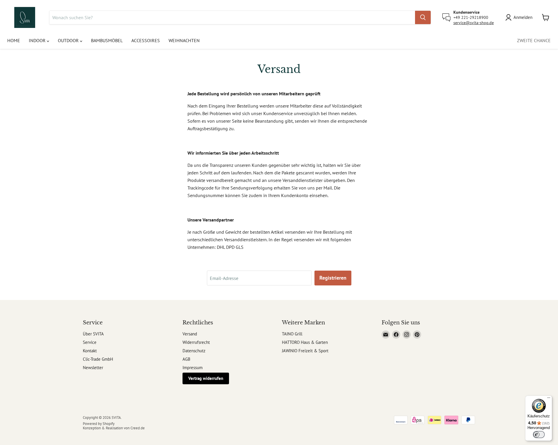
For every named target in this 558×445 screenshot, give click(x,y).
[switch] (539, 434)
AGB (186, 359)
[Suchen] (423, 17)
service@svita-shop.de (473, 22)
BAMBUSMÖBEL (107, 40)
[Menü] (548, 399)
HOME (13, 40)
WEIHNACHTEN (184, 40)
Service (89, 342)
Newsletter (93, 367)
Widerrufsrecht (196, 342)
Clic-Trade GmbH (98, 359)
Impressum (193, 367)
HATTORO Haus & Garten (305, 342)
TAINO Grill (292, 334)
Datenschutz (194, 350)
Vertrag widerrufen (205, 378)
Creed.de (137, 428)
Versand (190, 334)
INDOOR (38, 40)
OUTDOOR (69, 40)
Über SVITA (93, 334)
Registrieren (332, 277)
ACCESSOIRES (145, 40)
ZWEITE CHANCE (534, 40)
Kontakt (90, 350)
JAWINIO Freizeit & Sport (305, 350)
